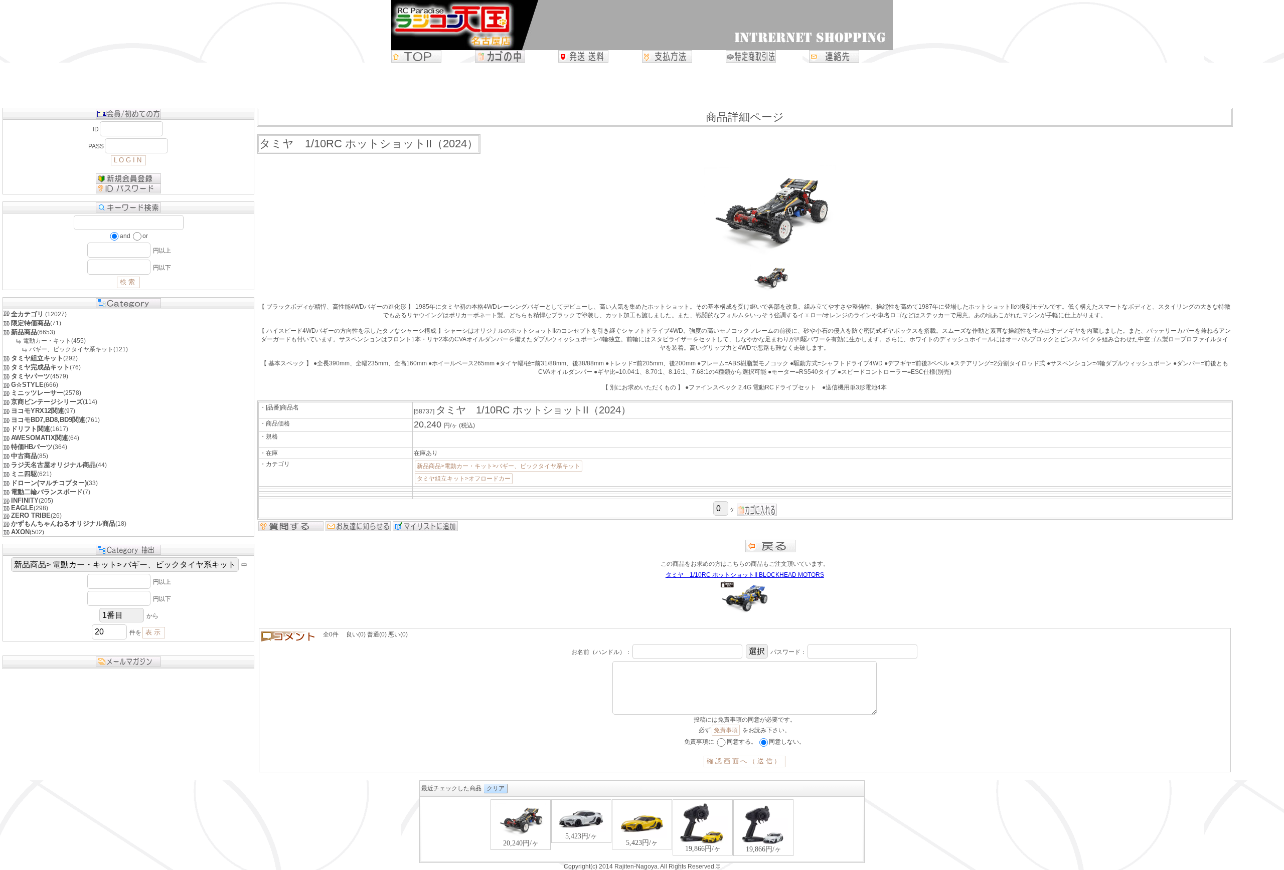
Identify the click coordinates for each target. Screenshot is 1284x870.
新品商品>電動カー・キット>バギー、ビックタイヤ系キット (498, 466)
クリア (496, 788)
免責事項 (726, 730)
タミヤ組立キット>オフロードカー (464, 478)
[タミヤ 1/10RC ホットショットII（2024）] (770, 290)
